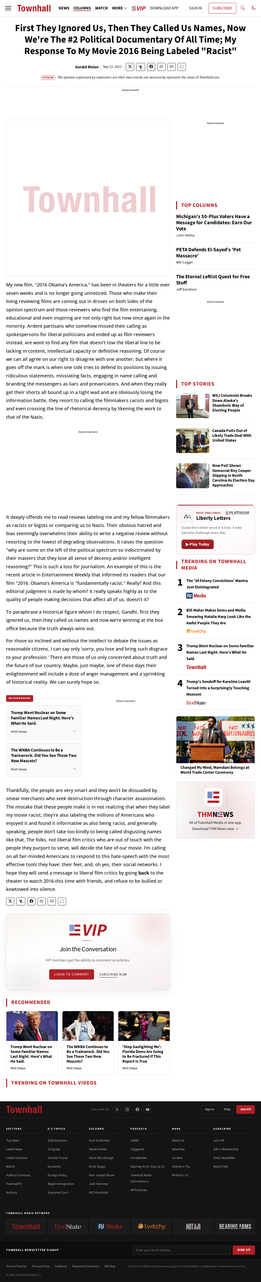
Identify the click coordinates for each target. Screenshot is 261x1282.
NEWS (64, 8)
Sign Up (244, 1250)
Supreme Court (58, 1192)
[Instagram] (127, 1109)
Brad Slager (97, 1166)
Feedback (61, 1266)
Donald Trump (58, 1158)
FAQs (227, 1109)
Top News (12, 1140)
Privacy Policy (41, 1266)
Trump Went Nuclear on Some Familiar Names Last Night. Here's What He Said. (31, 1054)
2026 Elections (57, 1140)
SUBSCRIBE (222, 8)
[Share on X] (130, 67)
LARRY (134, 1140)
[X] (117, 1109)
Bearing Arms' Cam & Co (147, 1166)
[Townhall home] (24, 1109)
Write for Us (180, 1175)
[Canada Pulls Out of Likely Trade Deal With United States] (192, 440)
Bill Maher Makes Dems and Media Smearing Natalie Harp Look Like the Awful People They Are (218, 616)
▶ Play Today (198, 544)
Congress (54, 1149)
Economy (54, 1166)
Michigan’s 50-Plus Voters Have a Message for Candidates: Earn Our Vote (214, 222)
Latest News (14, 1149)
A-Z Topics (57, 1129)
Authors (11, 1192)
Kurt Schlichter (99, 1140)
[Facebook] (137, 1109)
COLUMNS (82, 8)
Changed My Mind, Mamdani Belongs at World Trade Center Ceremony (214, 770)
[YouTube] (147, 1109)
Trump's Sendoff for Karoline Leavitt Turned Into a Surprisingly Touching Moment (218, 688)
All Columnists (98, 1192)
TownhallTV (14, 1184)
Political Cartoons (18, 1175)
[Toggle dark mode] (253, 8)
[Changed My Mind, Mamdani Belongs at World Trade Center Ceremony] (215, 739)
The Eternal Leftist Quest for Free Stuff (213, 279)
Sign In (209, 1109)
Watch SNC (220, 1166)
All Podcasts (138, 1190)
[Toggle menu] (8, 8)
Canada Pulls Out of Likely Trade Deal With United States (231, 435)
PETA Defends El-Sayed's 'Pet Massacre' (208, 252)
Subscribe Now (113, 974)
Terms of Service (16, 1266)
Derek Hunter (98, 1149)
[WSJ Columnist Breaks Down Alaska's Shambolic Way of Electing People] (192, 405)
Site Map (110, 1266)
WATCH (101, 8)
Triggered (137, 1149)
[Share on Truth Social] (140, 67)
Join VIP (245, 1109)
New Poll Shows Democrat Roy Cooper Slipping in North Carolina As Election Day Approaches (233, 475)
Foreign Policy (57, 1175)
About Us (178, 1140)
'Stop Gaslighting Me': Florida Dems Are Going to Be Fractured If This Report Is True (142, 1054)
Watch (10, 1166)
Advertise (178, 1149)
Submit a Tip (181, 1166)
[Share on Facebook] (151, 67)
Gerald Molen (87, 67)
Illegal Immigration (61, 1184)
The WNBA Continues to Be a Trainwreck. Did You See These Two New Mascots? (88, 1054)
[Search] (242, 8)
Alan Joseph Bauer (102, 1175)
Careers (177, 1158)
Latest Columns (16, 1158)
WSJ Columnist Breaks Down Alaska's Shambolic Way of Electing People (232, 403)
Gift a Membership (225, 1149)
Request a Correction (85, 1266)
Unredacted (138, 1158)
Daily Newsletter (224, 1158)
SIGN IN (195, 8)
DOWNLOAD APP (164, 8)
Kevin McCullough (101, 1158)
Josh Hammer (98, 1184)
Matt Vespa (17, 1068)
